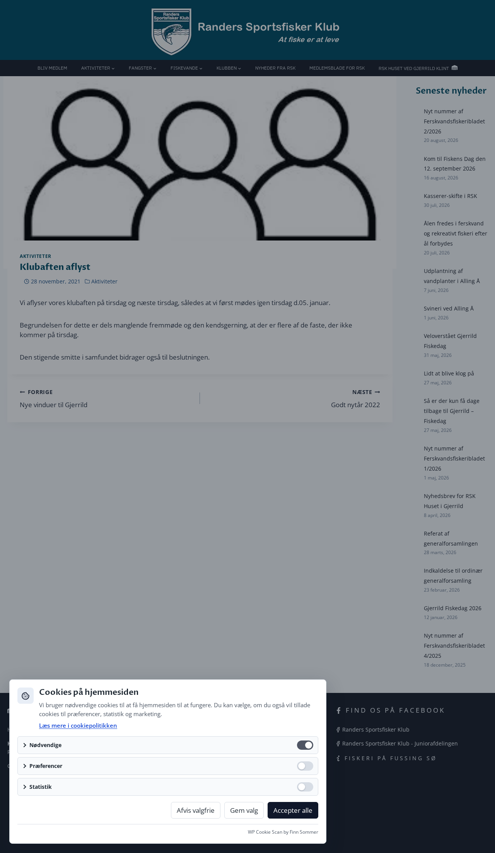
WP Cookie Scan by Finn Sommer (283, 832)
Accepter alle (292, 810)
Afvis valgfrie (196, 810)
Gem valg (244, 810)
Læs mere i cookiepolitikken (78, 725)
